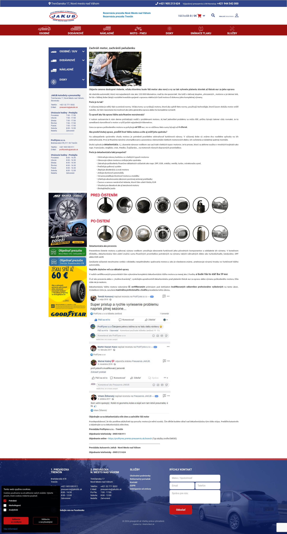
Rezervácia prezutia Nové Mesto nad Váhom (127, 13)
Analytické (13, 510)
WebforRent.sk (148, 524)
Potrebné (13, 501)
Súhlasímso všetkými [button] (16, 520)
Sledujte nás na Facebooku (71, 510)
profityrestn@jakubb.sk (68, 150)
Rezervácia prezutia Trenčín (118, 16)
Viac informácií (10, 529)
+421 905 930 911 (69, 486)
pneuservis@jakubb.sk (69, 107)
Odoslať (180, 509)
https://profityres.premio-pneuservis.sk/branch (130, 438)
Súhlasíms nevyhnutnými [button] (45, 520)
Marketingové (15, 505)
